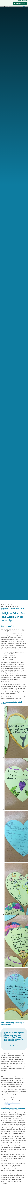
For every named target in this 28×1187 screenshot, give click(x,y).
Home (2, 604)
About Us (9, 604)
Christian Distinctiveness (8, 606)
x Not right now (22, 0)
